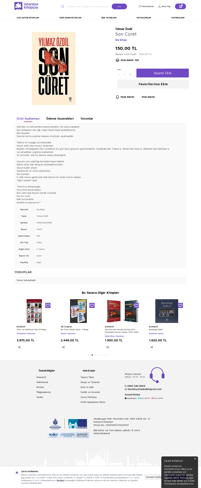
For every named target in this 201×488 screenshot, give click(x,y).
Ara (119, 6)
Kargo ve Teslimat (90, 382)
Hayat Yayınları (68, 333)
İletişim (40, 387)
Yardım (39, 397)
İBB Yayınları (109, 17)
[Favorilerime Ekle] (47, 305)
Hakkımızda (42, 382)
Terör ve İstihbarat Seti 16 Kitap (31, 329)
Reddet (60, 480)
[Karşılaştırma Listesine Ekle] (19, 347)
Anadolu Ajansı (156, 333)
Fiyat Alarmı (127, 97)
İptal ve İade (87, 387)
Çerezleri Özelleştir (155, 477)
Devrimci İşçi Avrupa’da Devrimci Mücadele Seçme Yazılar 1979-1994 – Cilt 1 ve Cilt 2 (122, 330)
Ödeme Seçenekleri (60, 118)
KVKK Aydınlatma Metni (93, 402)
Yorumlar (86, 118)
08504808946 (102, 433)
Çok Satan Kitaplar (28, 17)
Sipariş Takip (87, 377)
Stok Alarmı (148, 97)
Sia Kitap (121, 39)
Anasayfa (41, 377)
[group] (53, 68)
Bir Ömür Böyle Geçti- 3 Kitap (74, 329)
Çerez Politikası (89, 397)
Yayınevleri (177, 17)
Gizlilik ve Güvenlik (90, 392)
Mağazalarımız (43, 392)
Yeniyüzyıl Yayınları (26, 333)
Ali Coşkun (66, 326)
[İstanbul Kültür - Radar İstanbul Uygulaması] (68, 435)
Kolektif (21, 326)
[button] (92, 355)
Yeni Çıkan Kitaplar (70, 17)
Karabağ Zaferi (156, 329)
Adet (119, 69)
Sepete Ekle (162, 73)
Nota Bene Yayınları (114, 336)
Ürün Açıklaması (28, 118)
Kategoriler (144, 17)
